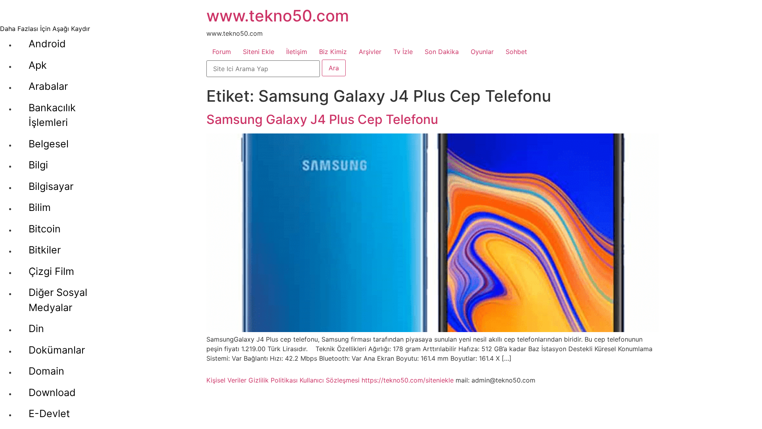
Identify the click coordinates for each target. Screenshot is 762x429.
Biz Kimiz (333, 52)
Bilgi (38, 165)
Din (36, 328)
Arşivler (370, 52)
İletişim (296, 52)
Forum (221, 52)
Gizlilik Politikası (273, 380)
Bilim (40, 207)
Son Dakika (442, 52)
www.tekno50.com (277, 15)
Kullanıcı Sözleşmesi (330, 380)
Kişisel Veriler (226, 380)
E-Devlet (49, 413)
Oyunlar (482, 52)
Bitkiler (45, 250)
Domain (46, 371)
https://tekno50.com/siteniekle (408, 380)
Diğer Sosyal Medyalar (58, 299)
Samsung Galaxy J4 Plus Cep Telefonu (322, 119)
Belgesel (49, 144)
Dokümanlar (57, 350)
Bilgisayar (51, 186)
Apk (38, 65)
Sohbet (516, 52)
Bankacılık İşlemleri (52, 115)
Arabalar (48, 86)
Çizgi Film (51, 271)
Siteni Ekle (258, 52)
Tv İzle (403, 52)
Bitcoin (45, 229)
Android (47, 44)
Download (52, 392)
